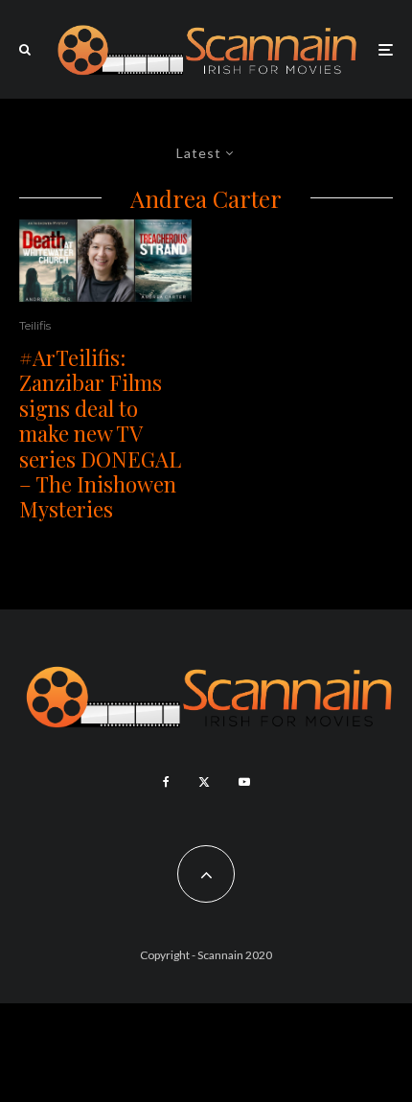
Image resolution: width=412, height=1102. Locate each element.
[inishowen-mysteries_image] (105, 260)
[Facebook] (166, 782)
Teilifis (35, 325)
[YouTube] (244, 782)
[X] (204, 782)
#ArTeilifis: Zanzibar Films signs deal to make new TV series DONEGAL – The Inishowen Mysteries (100, 433)
